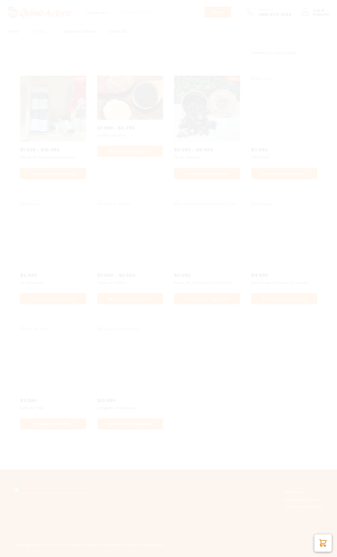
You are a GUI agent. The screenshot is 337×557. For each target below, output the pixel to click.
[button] (323, 543)
